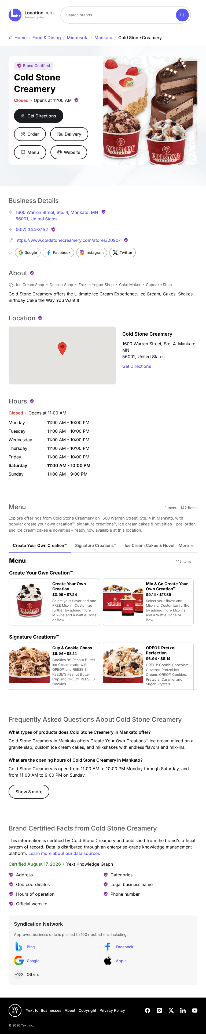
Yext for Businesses (43, 1010)
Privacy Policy (112, 1010)
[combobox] (125, 15)
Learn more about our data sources (64, 853)
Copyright (87, 1010)
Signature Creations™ (95, 545)
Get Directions (136, 366)
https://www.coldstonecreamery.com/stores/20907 (68, 240)
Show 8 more (29, 791)
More (184, 545)
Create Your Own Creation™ (40, 545)
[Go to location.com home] (31, 15)
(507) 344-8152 (32, 229)
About (70, 1010)
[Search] (182, 15)
